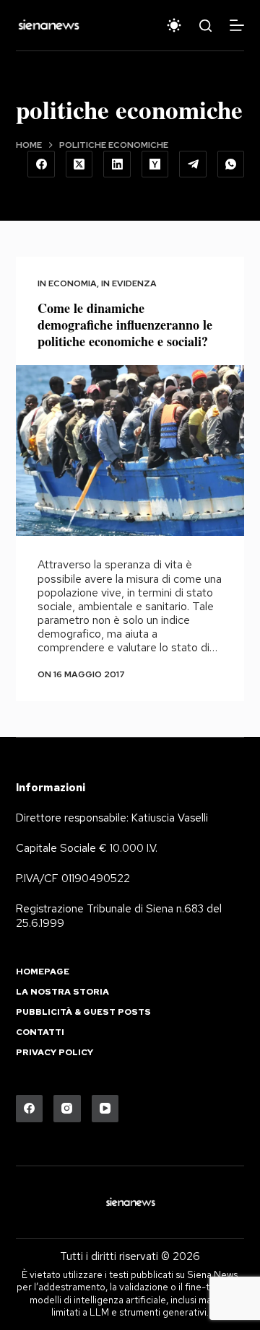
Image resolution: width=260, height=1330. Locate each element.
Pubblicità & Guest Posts (83, 1012)
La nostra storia (62, 992)
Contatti (40, 1032)
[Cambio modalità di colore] (174, 25)
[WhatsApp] (231, 164)
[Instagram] (67, 1108)
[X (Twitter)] (79, 164)
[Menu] (237, 25)
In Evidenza (129, 283)
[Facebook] (41, 164)
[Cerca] (205, 25)
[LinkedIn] (117, 164)
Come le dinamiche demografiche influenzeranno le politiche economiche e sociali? (125, 325)
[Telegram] (193, 164)
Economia (72, 283)
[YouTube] (105, 1108)
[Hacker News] (155, 164)
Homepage (42, 971)
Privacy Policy (54, 1052)
